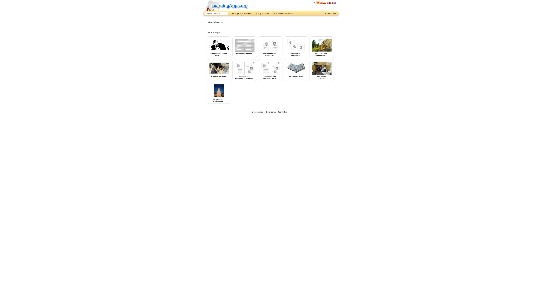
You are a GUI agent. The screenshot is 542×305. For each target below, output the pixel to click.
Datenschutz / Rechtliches (276, 112)
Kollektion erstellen (284, 13)
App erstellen (263, 13)
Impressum (258, 112)
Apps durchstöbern (243, 13)
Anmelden (331, 13)
